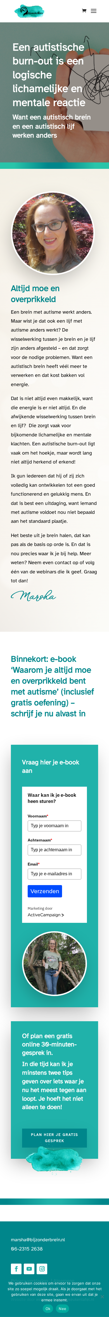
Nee (62, 1308)
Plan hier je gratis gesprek (54, 1138)
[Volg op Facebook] (16, 1269)
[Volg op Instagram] (42, 1269)
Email (33, 864)
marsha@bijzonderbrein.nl (38, 1239)
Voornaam (38, 816)
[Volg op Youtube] (29, 1269)
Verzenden (44, 891)
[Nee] (102, 1296)
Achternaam (40, 840)
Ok (48, 1308)
